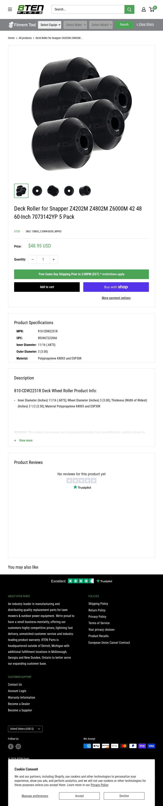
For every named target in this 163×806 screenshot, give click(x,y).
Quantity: (20, 259)
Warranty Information (21, 697)
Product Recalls (98, 636)
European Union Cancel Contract (109, 643)
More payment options (116, 298)
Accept (79, 796)
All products (25, 38)
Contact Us (15, 684)
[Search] (129, 9)
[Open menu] (10, 9)
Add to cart (47, 287)
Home (11, 38)
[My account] (144, 9)
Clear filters (145, 24)
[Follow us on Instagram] (18, 746)
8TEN (17, 231)
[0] (151, 9)
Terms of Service (99, 623)
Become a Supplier (20, 710)
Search (124, 24)
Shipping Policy (98, 604)
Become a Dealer (19, 704)
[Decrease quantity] (32, 259)
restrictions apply (113, 274)
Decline (124, 796)
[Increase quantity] (53, 259)
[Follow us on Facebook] (11, 746)
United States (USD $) (22, 728)
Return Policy (97, 610)
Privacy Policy (100, 785)
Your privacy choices (101, 630)
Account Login (17, 691)
